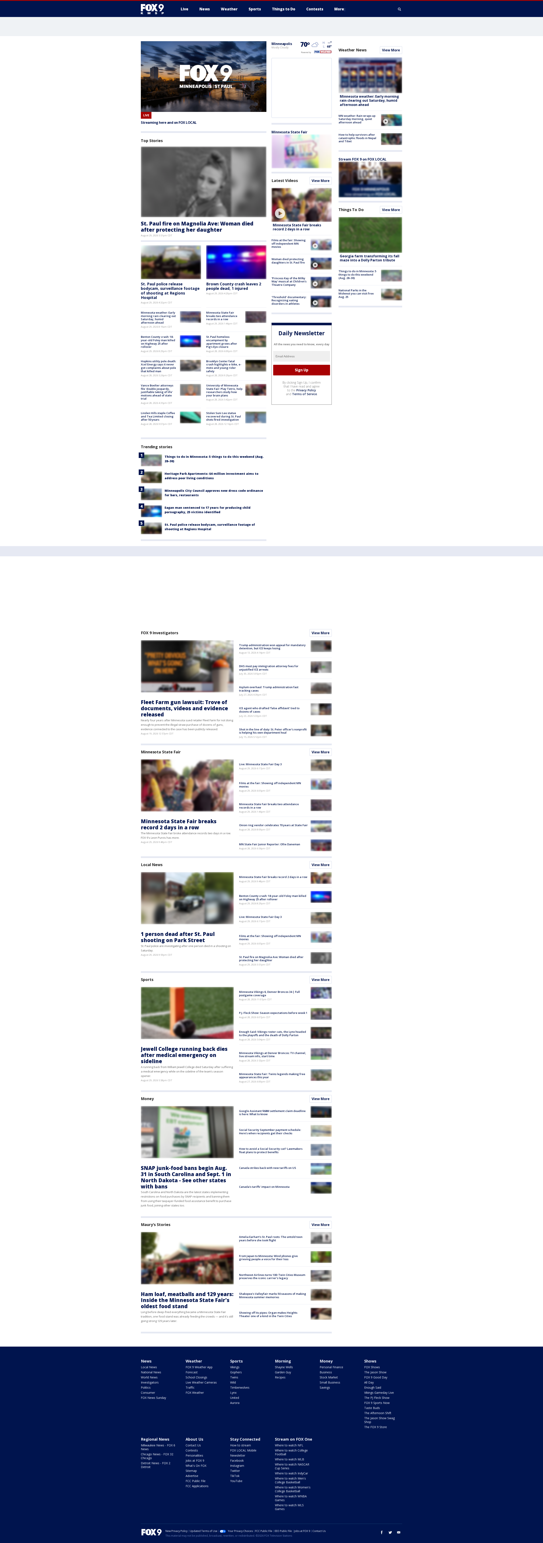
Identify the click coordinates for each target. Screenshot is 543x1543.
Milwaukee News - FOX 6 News (158, 1447)
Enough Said (372, 1387)
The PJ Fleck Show (376, 1398)
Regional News (155, 1439)
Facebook (237, 1460)
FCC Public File (196, 1481)
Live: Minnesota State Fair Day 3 (260, 764)
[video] (302, 205)
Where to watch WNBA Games (291, 1498)
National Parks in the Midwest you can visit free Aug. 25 (356, 293)
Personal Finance (331, 1367)
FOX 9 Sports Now (377, 1403)
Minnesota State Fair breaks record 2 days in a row (297, 227)
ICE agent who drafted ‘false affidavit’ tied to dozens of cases (269, 709)
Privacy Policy (306, 390)
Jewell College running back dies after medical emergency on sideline (184, 1055)
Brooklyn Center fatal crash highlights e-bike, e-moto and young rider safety (223, 366)
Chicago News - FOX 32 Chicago (157, 1456)
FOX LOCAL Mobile (243, 1450)
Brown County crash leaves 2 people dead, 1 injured (233, 286)
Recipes (280, 1377)
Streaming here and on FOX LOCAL (169, 122)
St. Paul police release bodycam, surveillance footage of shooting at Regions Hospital (170, 290)
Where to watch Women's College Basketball (293, 1489)
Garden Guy (283, 1372)
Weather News (353, 49)
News (146, 1361)
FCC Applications (197, 1486)
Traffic (190, 1387)
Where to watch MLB (289, 1459)
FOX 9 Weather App (199, 1367)
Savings (325, 1387)
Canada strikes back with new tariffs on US (267, 1168)
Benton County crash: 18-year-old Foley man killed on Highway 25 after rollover (158, 342)
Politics (146, 1387)
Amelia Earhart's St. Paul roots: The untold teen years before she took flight (270, 1238)
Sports (147, 979)
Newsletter (237, 1455)
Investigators (150, 1382)
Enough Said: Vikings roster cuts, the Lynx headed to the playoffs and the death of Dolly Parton (272, 1033)
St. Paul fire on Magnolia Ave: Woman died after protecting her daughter (197, 226)
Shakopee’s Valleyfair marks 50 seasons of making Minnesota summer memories (272, 1295)
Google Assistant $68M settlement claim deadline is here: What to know (272, 1112)
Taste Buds (372, 1408)
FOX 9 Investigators (159, 632)
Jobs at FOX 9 (195, 1460)
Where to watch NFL (289, 1445)
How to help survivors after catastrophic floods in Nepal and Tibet (357, 138)
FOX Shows (372, 1367)
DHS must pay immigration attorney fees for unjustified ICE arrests (268, 667)
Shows (370, 1361)
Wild (233, 1382)
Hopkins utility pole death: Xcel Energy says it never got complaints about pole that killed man (158, 366)
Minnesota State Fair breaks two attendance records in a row (221, 316)
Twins (234, 1377)
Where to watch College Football (291, 1452)
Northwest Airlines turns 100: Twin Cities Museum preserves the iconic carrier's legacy (272, 1276)
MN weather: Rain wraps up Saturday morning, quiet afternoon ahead (357, 119)
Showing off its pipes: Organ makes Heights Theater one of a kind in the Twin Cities (268, 1314)
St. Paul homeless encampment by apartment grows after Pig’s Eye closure (221, 342)
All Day (369, 1382)
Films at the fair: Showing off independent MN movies (289, 243)
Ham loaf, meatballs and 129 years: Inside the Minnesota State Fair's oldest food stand (187, 1300)
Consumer (148, 1393)
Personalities (194, 1455)
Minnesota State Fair (289, 132)
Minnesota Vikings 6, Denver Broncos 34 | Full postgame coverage (269, 993)
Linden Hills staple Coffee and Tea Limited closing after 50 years (158, 416)
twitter (390, 1532)
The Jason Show (375, 1372)
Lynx (233, 1393)
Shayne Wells (284, 1367)
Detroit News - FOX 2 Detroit (155, 1465)
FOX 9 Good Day (375, 1377)
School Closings (196, 1377)
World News (149, 1377)
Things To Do (351, 209)
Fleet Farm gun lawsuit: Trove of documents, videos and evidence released (184, 708)
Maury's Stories (155, 1224)
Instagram (237, 1466)
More (339, 9)
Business (326, 1372)
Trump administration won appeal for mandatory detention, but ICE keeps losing (272, 646)
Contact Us (193, 1445)
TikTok (234, 1476)
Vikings (234, 1367)
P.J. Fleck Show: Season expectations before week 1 (273, 1013)
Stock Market (329, 1377)
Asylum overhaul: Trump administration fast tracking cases (268, 688)
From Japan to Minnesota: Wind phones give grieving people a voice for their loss (268, 1257)
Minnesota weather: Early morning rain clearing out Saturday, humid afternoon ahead (158, 317)
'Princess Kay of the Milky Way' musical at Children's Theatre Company (289, 281)
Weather (194, 1361)
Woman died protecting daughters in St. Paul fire (288, 260)
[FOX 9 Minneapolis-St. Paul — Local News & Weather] (155, 9)
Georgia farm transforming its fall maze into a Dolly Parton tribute (369, 258)
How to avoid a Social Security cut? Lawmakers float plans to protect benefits (270, 1150)
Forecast (192, 1372)
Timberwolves (239, 1387)
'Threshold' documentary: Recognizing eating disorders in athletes (289, 300)
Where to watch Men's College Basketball (290, 1480)
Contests (192, 1450)
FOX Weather (195, 1393)
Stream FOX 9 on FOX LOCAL (362, 159)
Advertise (192, 1476)
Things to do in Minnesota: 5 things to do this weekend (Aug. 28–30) (357, 274)
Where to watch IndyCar (291, 1473)
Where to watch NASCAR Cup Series (292, 1466)
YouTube (236, 1481)
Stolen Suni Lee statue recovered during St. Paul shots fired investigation (223, 416)
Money (147, 1098)
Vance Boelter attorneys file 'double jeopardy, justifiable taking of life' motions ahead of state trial (157, 391)
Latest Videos (285, 180)
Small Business (330, 1382)
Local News (151, 864)
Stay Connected (245, 1439)
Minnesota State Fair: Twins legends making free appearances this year (272, 1075)
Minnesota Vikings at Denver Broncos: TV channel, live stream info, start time (272, 1054)
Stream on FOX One (293, 1439)
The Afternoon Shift (377, 1413)
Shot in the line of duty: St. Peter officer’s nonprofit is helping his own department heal (273, 731)
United (234, 1398)
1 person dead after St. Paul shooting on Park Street (178, 937)
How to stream (240, 1445)
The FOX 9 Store (375, 1427)
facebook (381, 1532)
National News (151, 1372)
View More (321, 180)
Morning (283, 1361)
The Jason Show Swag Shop (379, 1420)
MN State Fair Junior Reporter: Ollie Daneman (269, 844)
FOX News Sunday (153, 1398)
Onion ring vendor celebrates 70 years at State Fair (273, 825)
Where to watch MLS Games (289, 1507)
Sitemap (191, 1471)
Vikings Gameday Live (379, 1393)
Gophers (236, 1372)
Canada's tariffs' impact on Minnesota (264, 1187)
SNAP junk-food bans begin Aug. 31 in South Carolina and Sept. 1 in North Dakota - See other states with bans (186, 1177)
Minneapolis (282, 43)
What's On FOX (196, 1466)
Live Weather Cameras (201, 1382)
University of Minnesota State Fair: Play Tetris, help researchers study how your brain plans (224, 390)
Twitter (235, 1471)
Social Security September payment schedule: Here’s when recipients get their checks (270, 1131)
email (398, 1532)
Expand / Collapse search (399, 9)
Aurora (234, 1403)
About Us (194, 1439)
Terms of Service (304, 394)
